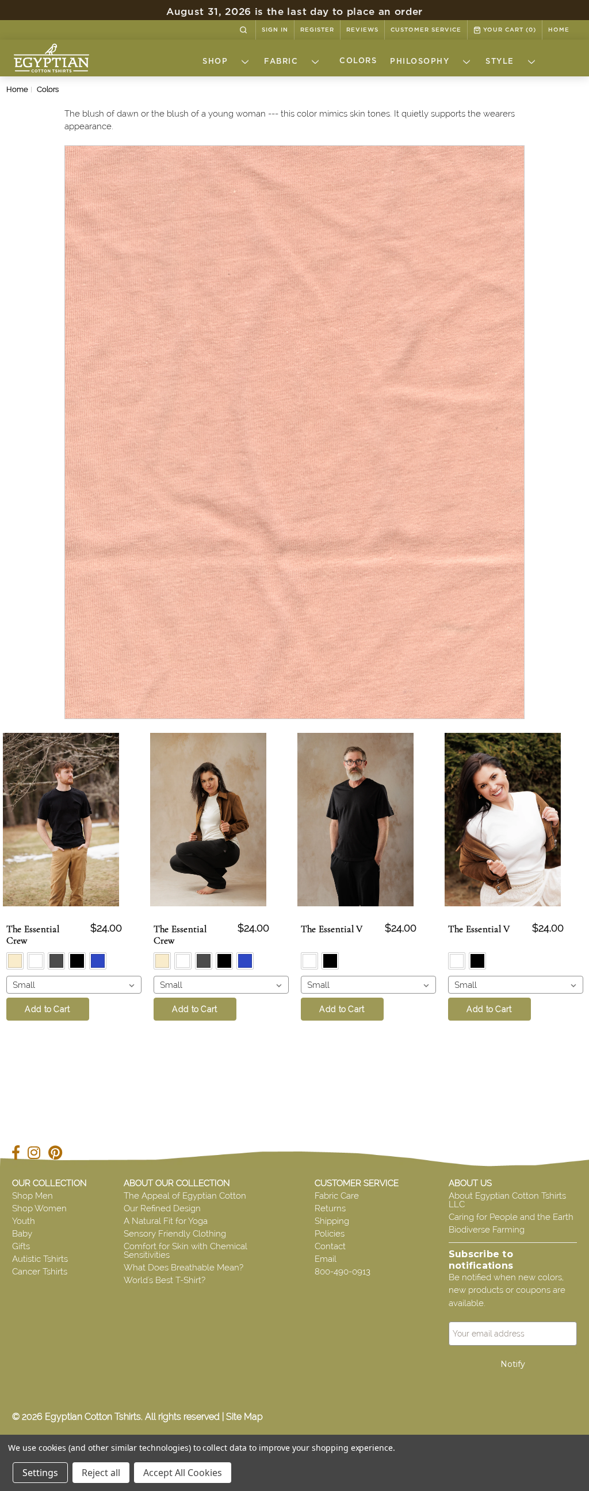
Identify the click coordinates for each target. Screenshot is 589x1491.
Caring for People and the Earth (511, 1217)
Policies (330, 1234)
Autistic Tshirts (40, 1259)
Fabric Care (337, 1196)
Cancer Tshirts (39, 1271)
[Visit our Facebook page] (18, 1155)
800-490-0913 (342, 1271)
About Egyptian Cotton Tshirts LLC (507, 1200)
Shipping (332, 1221)
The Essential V (332, 929)
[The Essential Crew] (208, 819)
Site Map (244, 1416)
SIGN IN (275, 30)
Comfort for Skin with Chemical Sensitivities (185, 1250)
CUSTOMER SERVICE (426, 30)
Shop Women (39, 1208)
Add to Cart (47, 1009)
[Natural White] (35, 960)
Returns (330, 1208)
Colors (358, 61)
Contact (330, 1246)
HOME (558, 30)
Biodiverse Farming (487, 1230)
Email (325, 1259)
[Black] (77, 960)
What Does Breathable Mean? (183, 1267)
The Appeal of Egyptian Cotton (185, 1196)
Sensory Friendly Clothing (175, 1234)
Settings (40, 1472)
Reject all (101, 1472)
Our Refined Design (162, 1208)
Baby (22, 1234)
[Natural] (15, 960)
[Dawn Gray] (56, 960)
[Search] (243, 30)
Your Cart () (508, 30)
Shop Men (32, 1196)
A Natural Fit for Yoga (166, 1221)
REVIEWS (362, 30)
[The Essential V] (356, 819)
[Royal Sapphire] (97, 960)
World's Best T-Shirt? (164, 1280)
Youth (23, 1221)
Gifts (21, 1246)
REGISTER (317, 30)
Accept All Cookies (182, 1472)
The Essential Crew (32, 935)
